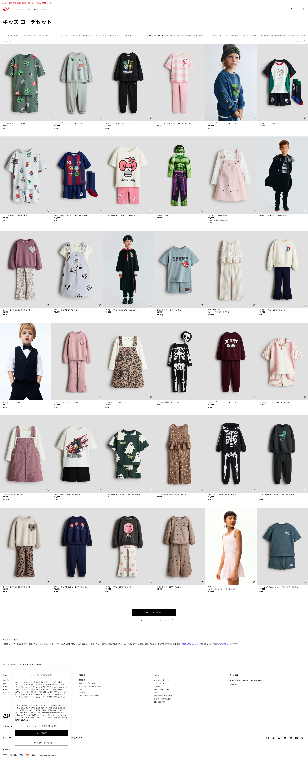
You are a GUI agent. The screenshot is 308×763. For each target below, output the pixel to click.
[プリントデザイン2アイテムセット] (25, 82)
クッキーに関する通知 (162, 699)
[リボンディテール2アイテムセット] (179, 546)
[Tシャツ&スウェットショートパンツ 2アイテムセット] (282, 546)
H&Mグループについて (87, 683)
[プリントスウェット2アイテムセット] (128, 82)
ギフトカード (8, 692)
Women (19, 9)
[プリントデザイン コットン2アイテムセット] (128, 175)
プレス (80, 689)
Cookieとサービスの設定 (42, 743)
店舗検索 (157, 686)
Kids (36, 9)
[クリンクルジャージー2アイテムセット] (179, 454)
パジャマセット (224, 644)
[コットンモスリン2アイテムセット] (231, 269)
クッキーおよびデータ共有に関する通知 (42, 726)
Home (43, 9)
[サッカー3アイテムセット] (282, 82)
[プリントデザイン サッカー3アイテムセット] (77, 175)
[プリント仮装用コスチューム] (179, 361)
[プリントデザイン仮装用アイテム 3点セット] (128, 269)
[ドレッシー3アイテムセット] (25, 361)
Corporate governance (88, 695)
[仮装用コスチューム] (179, 175)
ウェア (18, 664)
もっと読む (234, 684)
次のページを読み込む (154, 612)
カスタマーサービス (161, 680)
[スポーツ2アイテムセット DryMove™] (231, 546)
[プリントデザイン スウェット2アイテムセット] (77, 82)
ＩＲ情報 (81, 692)
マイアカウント (160, 683)
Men (28, 9)
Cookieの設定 (159, 702)
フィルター (298, 41)
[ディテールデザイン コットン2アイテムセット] (179, 82)
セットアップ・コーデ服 (32, 664)
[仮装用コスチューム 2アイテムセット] (282, 175)
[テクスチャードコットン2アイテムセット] (282, 361)
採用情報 (81, 680)
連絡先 (156, 692)
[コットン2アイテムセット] (231, 175)
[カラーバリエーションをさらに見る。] (5, 128)
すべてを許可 (42, 733)
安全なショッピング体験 (163, 695)
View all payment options (47, 755)
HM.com (6, 664)
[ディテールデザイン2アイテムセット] (25, 269)
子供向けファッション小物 (191, 644)
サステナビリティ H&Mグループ (90, 686)
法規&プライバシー (161, 689)
